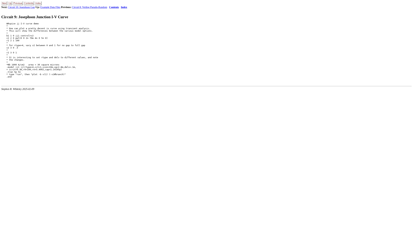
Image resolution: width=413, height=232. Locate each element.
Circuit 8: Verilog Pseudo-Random (89, 7)
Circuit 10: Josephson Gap (21, 7)
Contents (114, 7)
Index (124, 7)
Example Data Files (50, 7)
